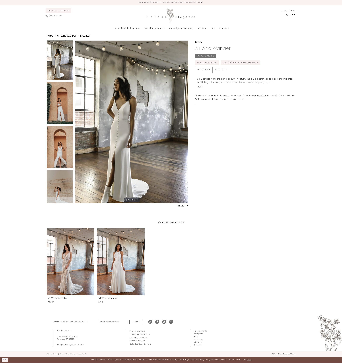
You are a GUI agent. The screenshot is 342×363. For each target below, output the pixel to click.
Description (203, 70)
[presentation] (70, 261)
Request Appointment (207, 63)
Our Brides (198, 339)
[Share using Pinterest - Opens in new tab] (187, 206)
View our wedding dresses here (153, 2)
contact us (260, 96)
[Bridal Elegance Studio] (171, 15)
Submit (136, 322)
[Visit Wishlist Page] (294, 15)
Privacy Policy (52, 354)
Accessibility (82, 354)
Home (50, 36)
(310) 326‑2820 (64, 331)
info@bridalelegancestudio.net (70, 345)
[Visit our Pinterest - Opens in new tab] (171, 322)
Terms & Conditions (67, 354)
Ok (4, 360)
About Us (198, 342)
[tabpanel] (60, 61)
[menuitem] (58, 10)
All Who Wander (66, 36)
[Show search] (288, 15)
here (249, 360)
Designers (198, 334)
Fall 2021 (85, 36)
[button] (287, 10)
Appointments (200, 331)
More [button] (200, 87)
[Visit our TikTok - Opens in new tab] (164, 322)
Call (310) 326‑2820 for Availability (240, 63)
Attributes (220, 70)
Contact (197, 345)
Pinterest (200, 99)
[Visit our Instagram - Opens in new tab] (150, 322)
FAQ (196, 336)
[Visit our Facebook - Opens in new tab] (157, 322)
